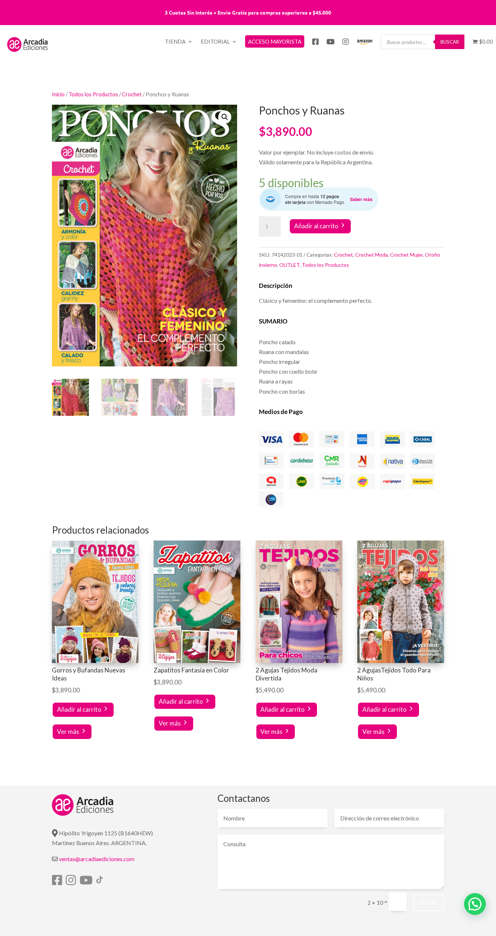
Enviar (428, 902)
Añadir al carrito (316, 226)
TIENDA (175, 42)
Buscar (449, 42)
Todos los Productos (93, 94)
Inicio (58, 94)
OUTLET (289, 265)
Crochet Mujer (406, 255)
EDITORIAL (215, 42)
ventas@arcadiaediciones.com (96, 858)
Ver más (68, 731)
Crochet (132, 94)
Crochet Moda (371, 255)
